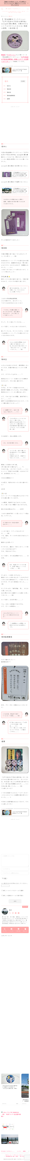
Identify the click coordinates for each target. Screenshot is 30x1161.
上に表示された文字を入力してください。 (14, 883)
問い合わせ (22, 1156)
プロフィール (8, 1155)
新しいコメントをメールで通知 (13, 890)
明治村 (3, 55)
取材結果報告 (11, 95)
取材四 (9, 89)
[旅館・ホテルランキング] (15, 1139)
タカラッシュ (11, 55)
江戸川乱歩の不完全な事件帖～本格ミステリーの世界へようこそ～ (14, 59)
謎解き (11, 16)
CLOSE (23, 81)
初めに (9, 86)
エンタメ (19, 1151)
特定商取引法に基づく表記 (12, 1156)
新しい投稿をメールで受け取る (13, 895)
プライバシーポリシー (19, 1155)
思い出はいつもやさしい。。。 (15, 8)
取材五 (9, 92)
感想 (8, 99)
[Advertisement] (15, 124)
